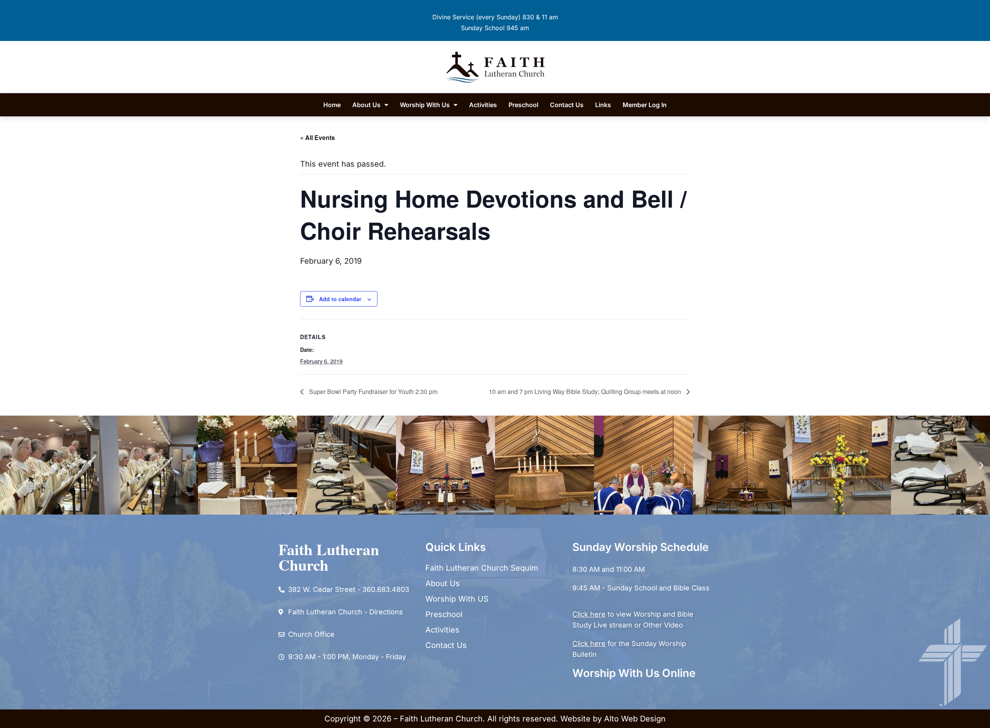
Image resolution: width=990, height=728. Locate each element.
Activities (483, 105)
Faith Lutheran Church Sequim (481, 568)
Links (603, 105)
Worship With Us (425, 105)
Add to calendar (340, 299)
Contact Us (567, 105)
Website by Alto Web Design (613, 718)
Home (332, 105)
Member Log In (645, 105)
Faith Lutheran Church (328, 557)
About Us (366, 105)
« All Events (317, 137)
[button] (9, 465)
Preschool (523, 105)
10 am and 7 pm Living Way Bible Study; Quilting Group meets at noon (586, 391)
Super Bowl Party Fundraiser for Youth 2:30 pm (372, 391)
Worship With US (456, 599)
